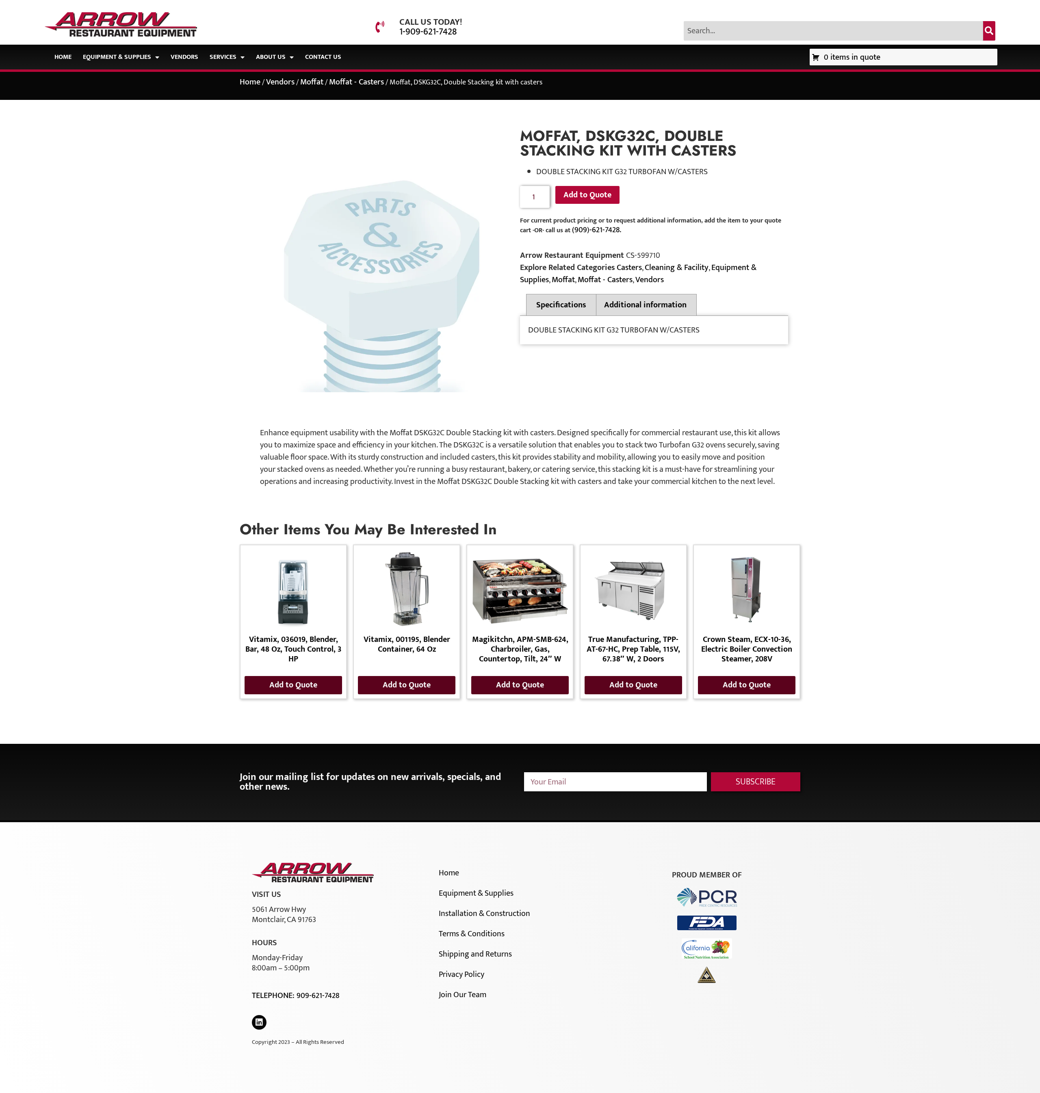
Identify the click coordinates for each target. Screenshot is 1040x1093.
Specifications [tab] (561, 305)
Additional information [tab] (645, 305)
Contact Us (323, 57)
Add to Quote (587, 195)
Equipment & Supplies (117, 57)
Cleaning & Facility (676, 267)
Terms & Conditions (472, 934)
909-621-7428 (318, 995)
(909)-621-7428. (596, 230)
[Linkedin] (259, 1022)
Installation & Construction (484, 913)
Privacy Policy (461, 974)
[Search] (989, 31)
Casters (629, 267)
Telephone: (274, 995)
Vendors (184, 57)
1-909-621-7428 (428, 32)
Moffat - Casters (356, 82)
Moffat (311, 82)
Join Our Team (462, 995)
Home (63, 57)
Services (223, 57)
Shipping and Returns (475, 954)
